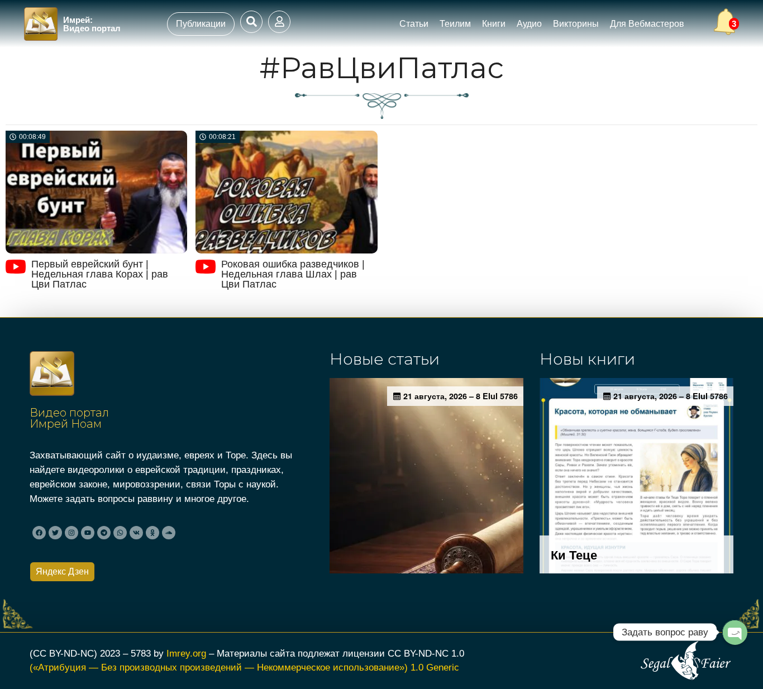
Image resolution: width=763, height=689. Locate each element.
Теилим (455, 23)
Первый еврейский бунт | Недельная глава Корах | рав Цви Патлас (99, 274)
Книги (494, 23)
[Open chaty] (734, 632)
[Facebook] (39, 532)
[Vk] (136, 532)
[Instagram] (71, 532)
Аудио (529, 23)
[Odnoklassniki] (152, 532)
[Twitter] (55, 532)
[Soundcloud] (168, 532)
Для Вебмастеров (647, 23)
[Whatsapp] (120, 532)
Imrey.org (186, 653)
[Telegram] (104, 532)
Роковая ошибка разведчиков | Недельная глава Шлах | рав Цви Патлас (293, 274)
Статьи (413, 23)
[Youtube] (87, 532)
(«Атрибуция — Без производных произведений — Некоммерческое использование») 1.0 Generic (244, 667)
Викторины (576, 23)
